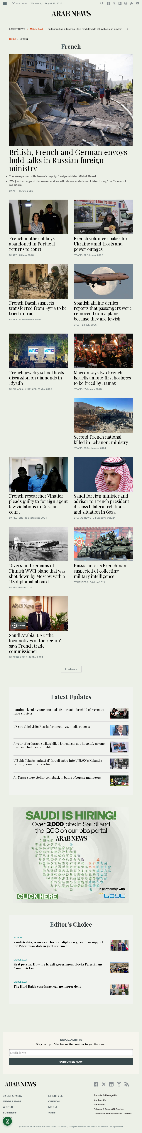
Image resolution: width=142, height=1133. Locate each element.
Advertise (99, 1104)
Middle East (36, 29)
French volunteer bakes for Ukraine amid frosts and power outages (101, 243)
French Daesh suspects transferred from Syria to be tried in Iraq (38, 308)
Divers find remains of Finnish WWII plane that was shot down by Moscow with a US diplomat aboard (37, 573)
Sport (7, 1118)
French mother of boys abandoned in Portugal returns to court (32, 243)
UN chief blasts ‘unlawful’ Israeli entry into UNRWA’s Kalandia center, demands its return (57, 762)
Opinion (54, 1101)
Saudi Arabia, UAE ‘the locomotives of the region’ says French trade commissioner (35, 643)
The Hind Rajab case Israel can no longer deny (47, 986)
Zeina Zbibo (20, 657)
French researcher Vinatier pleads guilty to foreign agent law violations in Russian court (38, 504)
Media (52, 1106)
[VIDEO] (38, 613)
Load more (71, 669)
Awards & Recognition (106, 1095)
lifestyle (55, 1095)
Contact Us (100, 1100)
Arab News (21, 3)
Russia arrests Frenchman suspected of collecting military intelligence (100, 570)
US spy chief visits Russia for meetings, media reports (51, 726)
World (17, 937)
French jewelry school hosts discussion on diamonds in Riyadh (36, 377)
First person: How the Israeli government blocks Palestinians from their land (57, 966)
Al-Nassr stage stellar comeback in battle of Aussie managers (57, 777)
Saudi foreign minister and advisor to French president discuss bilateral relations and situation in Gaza (101, 504)
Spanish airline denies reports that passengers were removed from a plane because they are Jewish (103, 311)
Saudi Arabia (12, 1095)
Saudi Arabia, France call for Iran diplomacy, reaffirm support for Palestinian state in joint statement (58, 944)
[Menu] (5, 3)
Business (10, 1112)
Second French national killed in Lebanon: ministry (101, 439)
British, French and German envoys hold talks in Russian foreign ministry (68, 160)
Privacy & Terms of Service (109, 1109)
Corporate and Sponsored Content (112, 1113)
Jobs (52, 1112)
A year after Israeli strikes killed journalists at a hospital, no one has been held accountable (59, 745)
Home (12, 38)
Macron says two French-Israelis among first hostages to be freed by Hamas (102, 377)
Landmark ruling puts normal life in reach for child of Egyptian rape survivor (84, 29)
